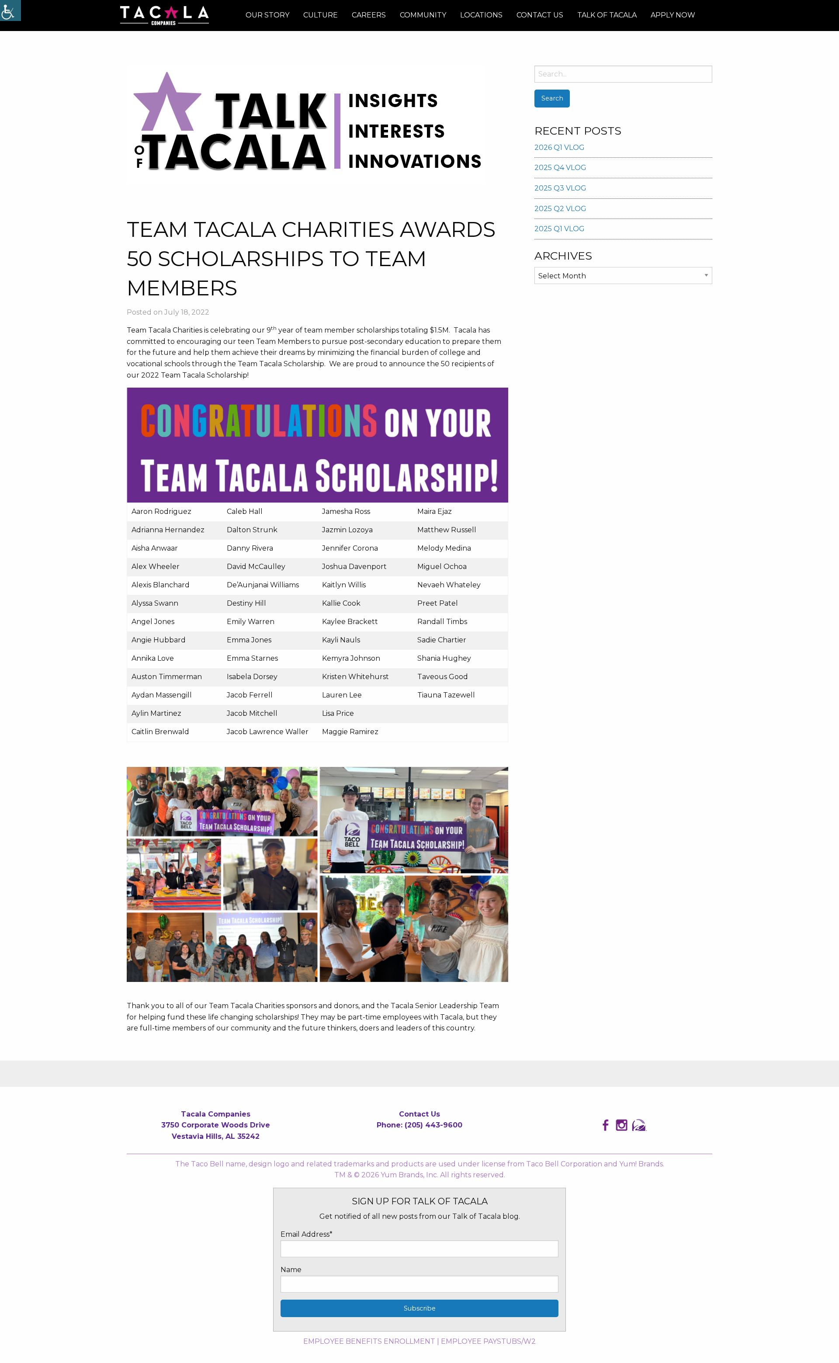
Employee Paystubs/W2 (488, 1341)
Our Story (267, 15)
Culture (320, 15)
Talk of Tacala (607, 15)
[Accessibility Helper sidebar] (10, 10)
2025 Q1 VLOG (559, 229)
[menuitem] (267, 15)
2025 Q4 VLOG (560, 167)
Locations (481, 15)
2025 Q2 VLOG (560, 209)
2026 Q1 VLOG (559, 147)
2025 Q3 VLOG (560, 188)
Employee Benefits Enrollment (369, 1341)
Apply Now (673, 15)
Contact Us (540, 15)
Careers (369, 15)
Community (423, 15)
